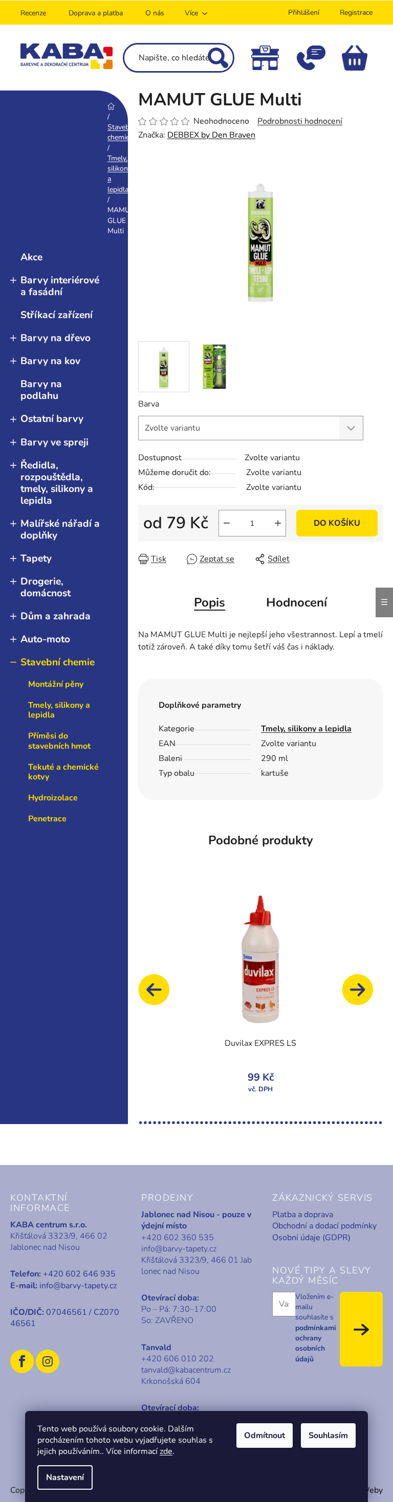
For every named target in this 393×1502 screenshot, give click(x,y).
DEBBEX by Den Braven (211, 135)
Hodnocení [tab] (296, 602)
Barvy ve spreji (54, 442)
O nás (154, 13)
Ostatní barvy (51, 418)
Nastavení (65, 1477)
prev (158, 994)
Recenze (33, 13)
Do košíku (337, 523)
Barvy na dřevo (55, 338)
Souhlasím (328, 1435)
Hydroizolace (53, 797)
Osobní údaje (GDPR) (311, 1237)
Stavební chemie (57, 662)
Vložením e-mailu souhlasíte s (315, 1328)
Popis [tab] (209, 602)
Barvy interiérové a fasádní (59, 286)
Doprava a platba (96, 13)
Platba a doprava (302, 1214)
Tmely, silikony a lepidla (59, 710)
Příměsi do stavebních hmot (59, 740)
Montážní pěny (55, 684)
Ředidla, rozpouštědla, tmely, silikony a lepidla (56, 483)
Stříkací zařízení (56, 315)
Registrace (356, 12)
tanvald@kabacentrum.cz (186, 1370)
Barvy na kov (50, 361)
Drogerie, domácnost (45, 587)
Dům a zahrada (55, 616)
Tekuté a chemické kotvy (63, 771)
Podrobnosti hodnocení (299, 121)
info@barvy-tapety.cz (78, 1285)
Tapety (36, 558)
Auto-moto (45, 639)
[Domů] (111, 106)
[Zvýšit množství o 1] (278, 523)
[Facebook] (22, 1361)
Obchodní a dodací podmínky (324, 1225)
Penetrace (47, 818)
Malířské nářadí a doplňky (60, 529)
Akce (31, 257)
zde (166, 1451)
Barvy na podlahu (41, 389)
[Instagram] (47, 1361)
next (362, 994)
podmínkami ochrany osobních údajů (315, 1343)
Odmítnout (264, 1435)
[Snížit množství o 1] (226, 523)
